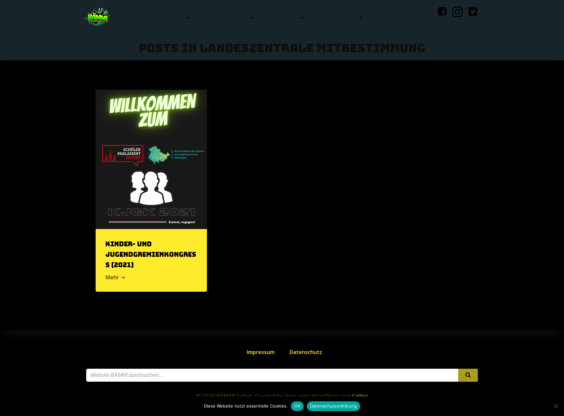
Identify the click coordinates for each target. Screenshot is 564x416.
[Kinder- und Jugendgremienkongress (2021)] (151, 158)
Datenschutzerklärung (333, 405)
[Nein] (556, 406)
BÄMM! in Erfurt (226, 18)
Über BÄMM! (283, 18)
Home (134, 18)
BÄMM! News (169, 18)
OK (297, 405)
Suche (422, 18)
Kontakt (389, 18)
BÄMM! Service (338, 18)
